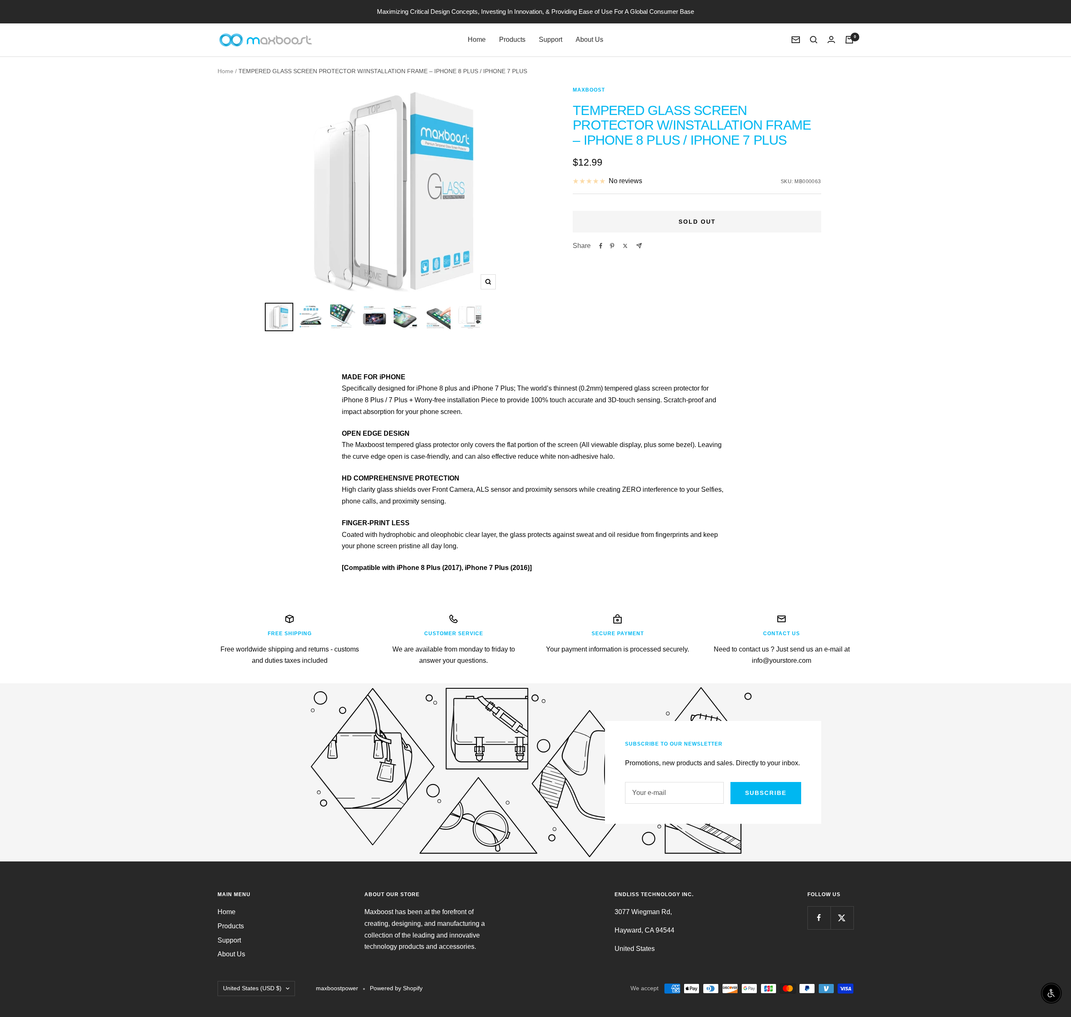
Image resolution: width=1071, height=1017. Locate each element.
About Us (589, 39)
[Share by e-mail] (639, 245)
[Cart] (849, 39)
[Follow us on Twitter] (841, 917)
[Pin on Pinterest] (612, 246)
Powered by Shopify (396, 988)
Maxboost (589, 90)
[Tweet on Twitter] (625, 246)
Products (512, 39)
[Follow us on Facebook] (818, 917)
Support (550, 39)
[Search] (813, 39)
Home (477, 39)
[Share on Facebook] (600, 246)
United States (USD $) (252, 988)
